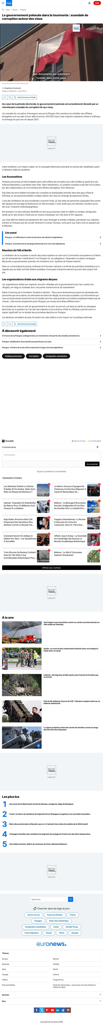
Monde (14, 10)
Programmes (58, 980)
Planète (56, 964)
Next (4, 969)
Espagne (38, 921)
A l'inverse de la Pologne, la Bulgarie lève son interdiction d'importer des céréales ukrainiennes (41, 336)
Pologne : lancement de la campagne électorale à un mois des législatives (35, 244)
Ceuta (56, 927)
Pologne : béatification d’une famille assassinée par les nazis (27, 341)
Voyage (5, 974)
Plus (4, 1001)
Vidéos (5, 980)
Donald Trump (72, 927)
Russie (49, 933)
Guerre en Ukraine (55, 915)
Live (97, 3)
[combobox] (51, 899)
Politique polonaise (13, 356)
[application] (51, 52)
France (73, 915)
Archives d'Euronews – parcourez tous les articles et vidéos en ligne (74, 986)
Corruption (34, 356)
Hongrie (74, 933)
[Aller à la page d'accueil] (9, 3)
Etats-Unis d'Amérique (59, 921)
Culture (56, 974)
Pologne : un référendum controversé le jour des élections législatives (33, 237)
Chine (61, 933)
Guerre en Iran (33, 915)
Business (5, 964)
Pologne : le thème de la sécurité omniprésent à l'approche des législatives (32, 347)
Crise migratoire (32, 933)
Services (5, 995)
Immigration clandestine (56, 356)
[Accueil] (3, 10)
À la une (8, 617)
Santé (55, 969)
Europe (5, 959)
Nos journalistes (8, 985)
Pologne (23, 10)
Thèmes (5, 953)
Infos (8, 10)
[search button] (70, 899)
